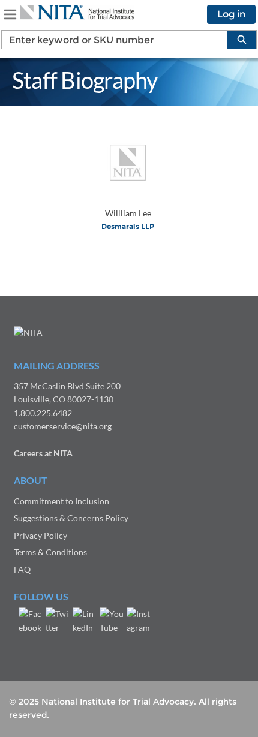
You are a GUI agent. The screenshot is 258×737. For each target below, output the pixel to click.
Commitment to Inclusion (61, 501)
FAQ (22, 569)
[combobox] (109, 40)
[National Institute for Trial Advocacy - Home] (77, 12)
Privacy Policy (40, 535)
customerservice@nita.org (63, 426)
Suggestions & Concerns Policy (71, 518)
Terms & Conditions (50, 552)
